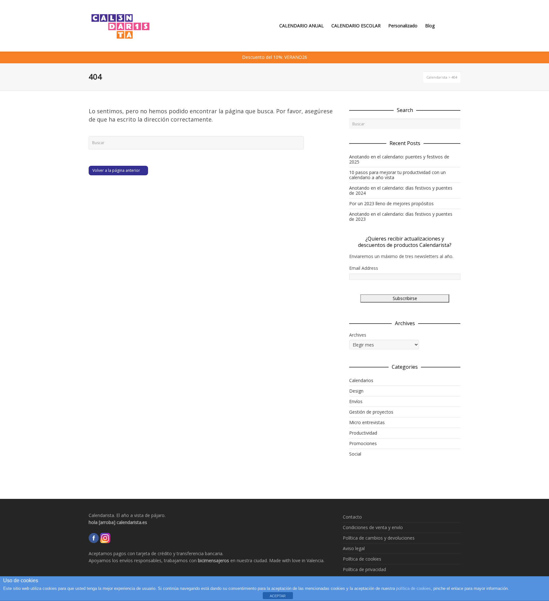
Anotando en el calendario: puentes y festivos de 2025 (399, 159)
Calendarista (436, 77)
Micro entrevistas (367, 422)
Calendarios (361, 380)
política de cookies (413, 588)
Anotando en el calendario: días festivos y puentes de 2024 (400, 190)
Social (355, 454)
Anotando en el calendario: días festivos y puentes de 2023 (400, 216)
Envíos (356, 401)
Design (356, 391)
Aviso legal (354, 548)
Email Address (363, 268)
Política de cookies (362, 559)
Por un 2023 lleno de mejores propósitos (391, 203)
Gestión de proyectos (371, 412)
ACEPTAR (278, 596)
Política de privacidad (364, 569)
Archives (357, 335)
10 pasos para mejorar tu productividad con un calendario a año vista (397, 174)
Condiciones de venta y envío (373, 527)
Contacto (352, 517)
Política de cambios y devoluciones (379, 538)
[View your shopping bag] (449, 26)
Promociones (363, 443)
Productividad (363, 433)
